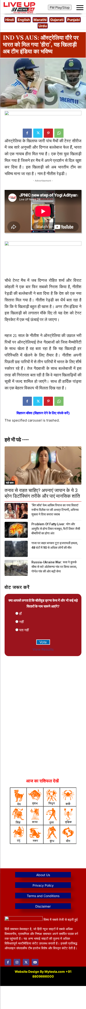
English (24, 20)
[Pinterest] (48, 133)
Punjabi (73, 20)
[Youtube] (35, 962)
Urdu (43, 26)
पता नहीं (24, 630)
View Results (43, 649)
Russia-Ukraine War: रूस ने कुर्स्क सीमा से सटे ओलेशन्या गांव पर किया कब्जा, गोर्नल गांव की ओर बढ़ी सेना (54, 566)
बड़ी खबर (10, 482)
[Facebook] (27, 133)
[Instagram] (17, 962)
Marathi (40, 20)
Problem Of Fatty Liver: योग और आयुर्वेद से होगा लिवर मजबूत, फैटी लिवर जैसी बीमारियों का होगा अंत (55, 528)
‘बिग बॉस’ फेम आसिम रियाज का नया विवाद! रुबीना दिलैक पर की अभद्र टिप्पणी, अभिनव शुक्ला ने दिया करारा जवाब (55, 509)
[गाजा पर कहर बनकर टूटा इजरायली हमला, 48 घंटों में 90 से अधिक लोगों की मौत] (16, 549)
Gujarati (57, 20)
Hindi (9, 20)
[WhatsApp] (59, 133)
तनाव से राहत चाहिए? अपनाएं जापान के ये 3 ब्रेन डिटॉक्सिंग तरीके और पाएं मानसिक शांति (42, 493)
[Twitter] (37, 133)
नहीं (21, 622)
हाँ (20, 613)
